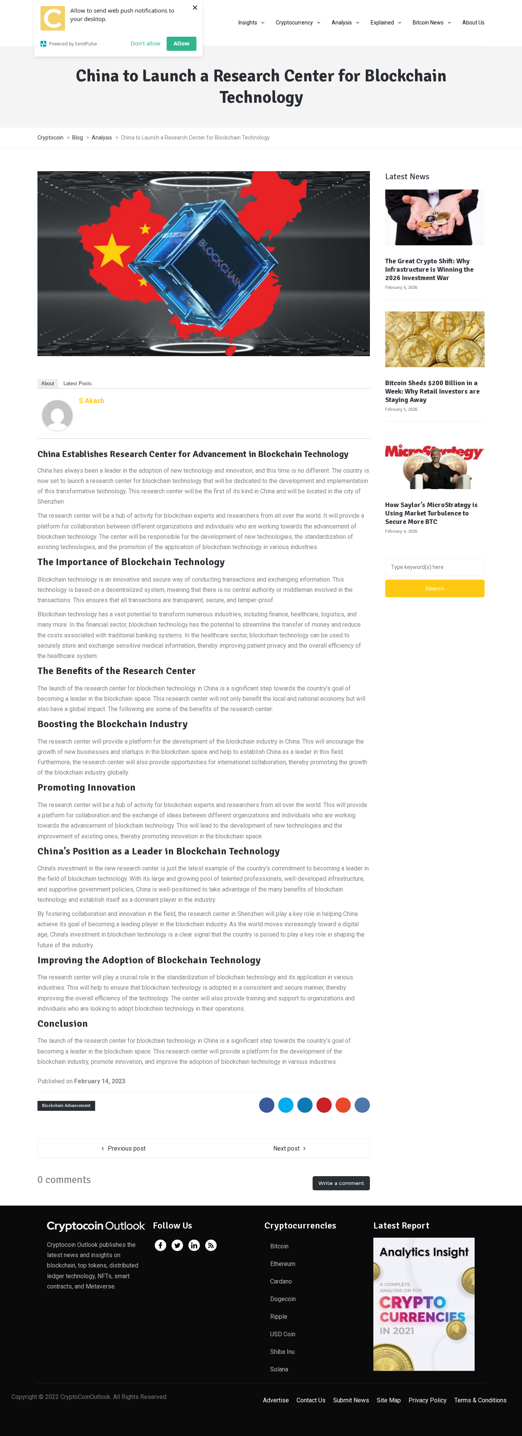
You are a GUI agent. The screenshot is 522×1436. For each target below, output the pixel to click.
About (47, 383)
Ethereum (282, 1263)
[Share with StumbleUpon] (343, 1105)
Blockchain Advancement (66, 1106)
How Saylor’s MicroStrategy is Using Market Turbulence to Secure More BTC (431, 513)
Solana (279, 1369)
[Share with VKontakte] (362, 1105)
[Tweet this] (285, 1105)
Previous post (127, 1148)
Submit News (351, 1400)
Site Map (389, 1400)
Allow (181, 43)
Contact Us (311, 1400)
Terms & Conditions (480, 1400)
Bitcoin (279, 1246)
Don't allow (145, 43)
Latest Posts (77, 383)
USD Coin (282, 1334)
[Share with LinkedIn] (305, 1105)
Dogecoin (283, 1299)
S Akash (91, 401)
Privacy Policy (428, 1400)
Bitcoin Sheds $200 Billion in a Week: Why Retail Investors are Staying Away (432, 391)
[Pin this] (324, 1105)
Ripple (278, 1316)
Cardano (281, 1281)
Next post (286, 1148)
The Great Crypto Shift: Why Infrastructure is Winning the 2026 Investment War (429, 269)
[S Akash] (57, 414)
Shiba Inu (282, 1351)
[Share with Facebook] (266, 1105)
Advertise (276, 1400)
